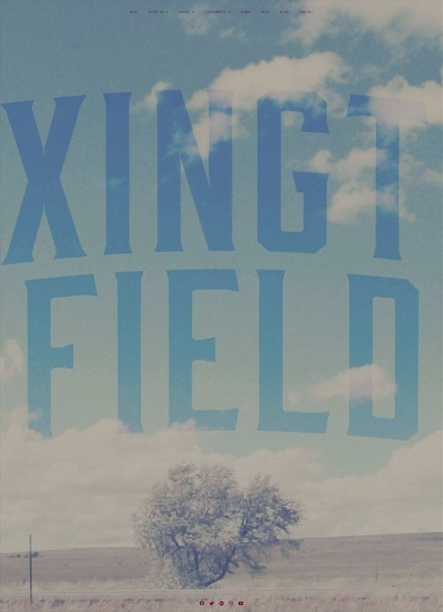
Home (133, 12)
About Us (156, 12)
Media (245, 12)
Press (264, 12)
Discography (215, 12)
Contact (306, 12)
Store (284, 12)
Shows (184, 12)
